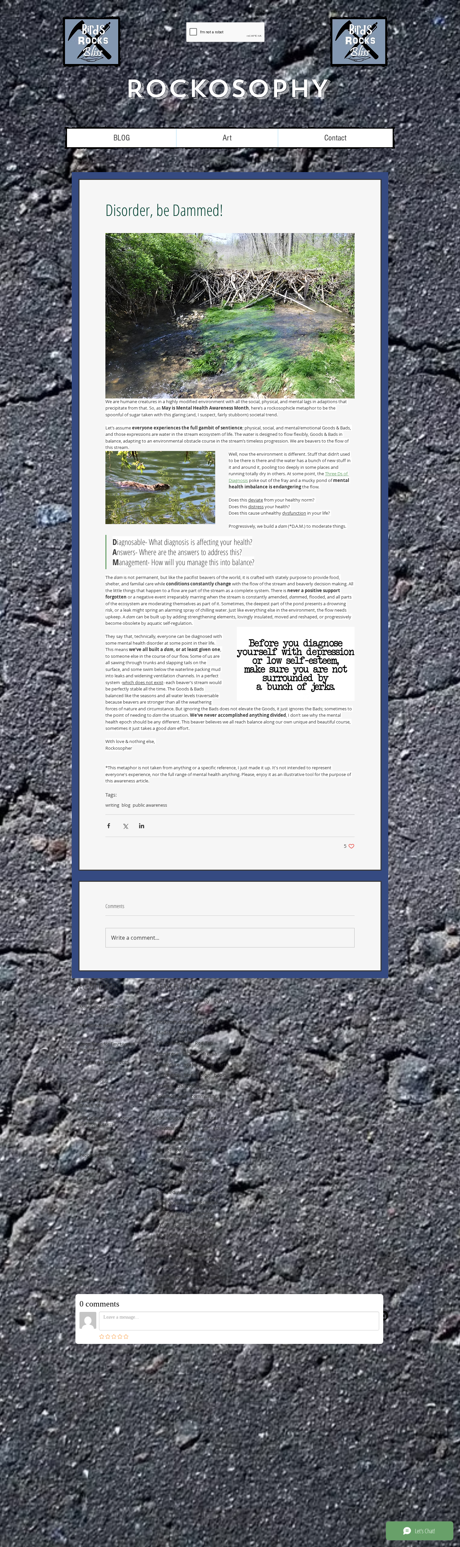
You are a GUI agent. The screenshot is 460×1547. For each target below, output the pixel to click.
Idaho (209, 1022)
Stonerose (167, 1054)
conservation (201, 1107)
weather (217, 1277)
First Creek (168, 1011)
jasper (163, 1160)
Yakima (209, 1054)
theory (191, 1256)
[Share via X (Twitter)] (125, 826)
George (192, 1011)
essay (219, 1128)
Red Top (204, 1043)
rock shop (167, 1234)
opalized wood (196, 1170)
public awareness (150, 805)
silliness (186, 1245)
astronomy (168, 1075)
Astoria (164, 1000)
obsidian (166, 1170)
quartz (180, 1224)
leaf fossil (185, 1160)
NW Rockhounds (196, 1032)
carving (164, 1086)
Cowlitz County (192, 1000)
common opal (171, 1096)
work (182, 1288)
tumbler (195, 1277)
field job (182, 1139)
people (185, 1181)
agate (190, 1064)
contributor (169, 1118)
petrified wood (172, 1192)
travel (175, 1277)
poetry (163, 1213)
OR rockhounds (173, 1043)
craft (191, 1118)
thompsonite (170, 1266)
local (205, 1160)
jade (219, 1149)
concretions (169, 1107)
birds (190, 1075)
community (203, 1096)
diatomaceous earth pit (182, 1128)
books (220, 1075)
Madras (164, 1032)
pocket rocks (203, 1202)
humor (202, 1149)
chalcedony (189, 1086)
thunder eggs (204, 1266)
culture (208, 1118)
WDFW (190, 1054)
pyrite (162, 1224)
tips (160, 1277)
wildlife (164, 1288)
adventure (167, 1064)
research (202, 1224)
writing (112, 805)
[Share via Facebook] (108, 826)
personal (207, 1181)
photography (170, 1202)
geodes (183, 1149)
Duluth (221, 1000)
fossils (214, 1139)
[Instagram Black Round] (383, 1316)
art (222, 1064)
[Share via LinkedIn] (141, 826)
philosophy (205, 1192)
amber (207, 1064)
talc (175, 1256)
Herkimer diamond (177, 1022)
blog (126, 805)
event (162, 1139)
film (199, 1139)
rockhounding (197, 1234)
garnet (163, 1149)
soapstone (211, 1245)
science (164, 1245)
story (161, 1256)
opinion (164, 1181)
